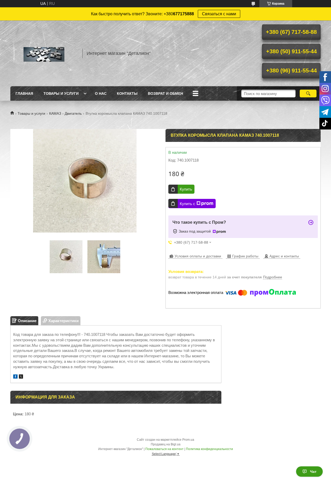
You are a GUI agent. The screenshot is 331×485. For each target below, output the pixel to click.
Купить (186, 189)
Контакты (127, 93)
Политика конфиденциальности (209, 449)
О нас (101, 93)
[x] (21, 377)
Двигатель (73, 113)
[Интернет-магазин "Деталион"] (44, 53)
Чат (313, 471)
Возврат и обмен (165, 93)
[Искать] (308, 93)
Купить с (187, 203)
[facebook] (15, 377)
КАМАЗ (55, 113)
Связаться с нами (219, 14)
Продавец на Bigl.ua (165, 444)
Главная (24, 93)
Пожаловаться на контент (164, 449)
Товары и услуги (61, 93)
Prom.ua (188, 439)
